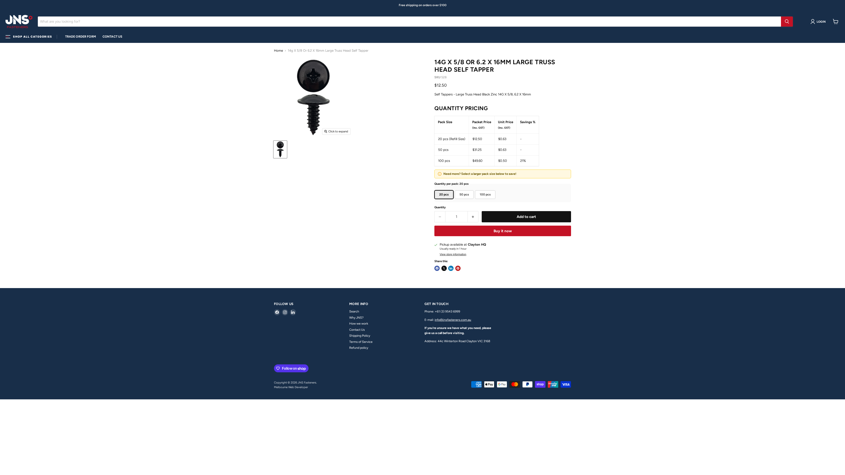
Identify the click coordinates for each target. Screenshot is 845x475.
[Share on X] (444, 268)
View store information (453, 254)
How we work (358, 323)
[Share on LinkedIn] (451, 268)
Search (354, 311)
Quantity (440, 207)
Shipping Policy (359, 336)
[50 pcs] (465, 200)
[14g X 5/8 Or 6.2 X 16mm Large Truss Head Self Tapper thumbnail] (280, 149)
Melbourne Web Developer (291, 387)
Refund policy (358, 348)
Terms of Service (361, 342)
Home (278, 51)
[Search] (787, 21)
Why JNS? (356, 318)
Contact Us (112, 36)
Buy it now (503, 231)
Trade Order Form (80, 36)
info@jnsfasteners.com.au (453, 320)
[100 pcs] (486, 200)
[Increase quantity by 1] (473, 216)
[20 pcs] (444, 200)
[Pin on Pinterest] (458, 268)
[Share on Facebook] (437, 268)
